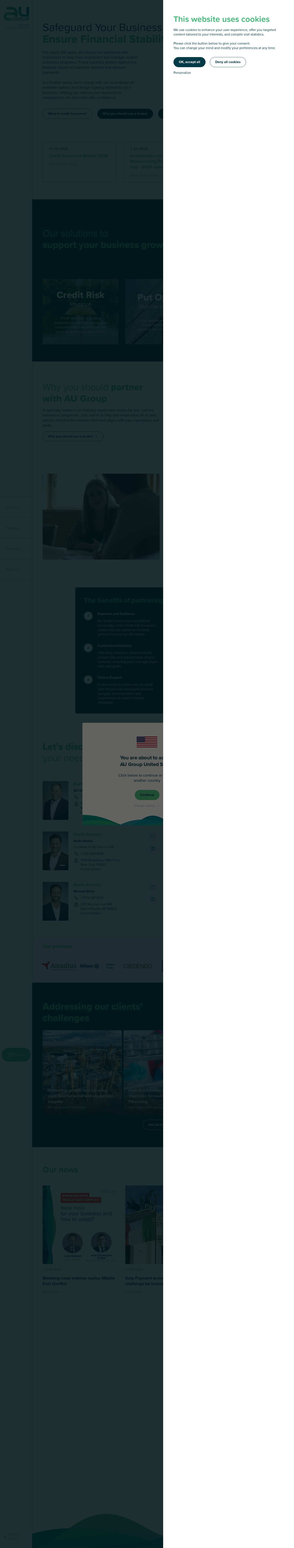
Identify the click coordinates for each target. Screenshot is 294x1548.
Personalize (182, 73)
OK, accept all (189, 61)
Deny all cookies (228, 61)
